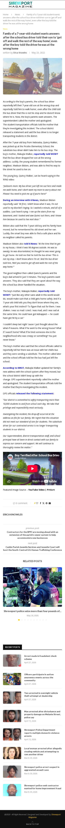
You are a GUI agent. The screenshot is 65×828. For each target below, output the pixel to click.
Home (5, 14)
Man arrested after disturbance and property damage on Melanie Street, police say (42, 714)
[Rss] (57, 4)
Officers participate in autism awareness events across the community (39, 677)
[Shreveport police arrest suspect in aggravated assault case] (12, 772)
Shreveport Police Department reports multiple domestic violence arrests (41, 733)
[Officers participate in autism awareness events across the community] (12, 679)
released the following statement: (35, 393)
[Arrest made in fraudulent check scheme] (12, 660)
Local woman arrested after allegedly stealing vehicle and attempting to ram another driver (43, 751)
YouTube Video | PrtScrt (41, 489)
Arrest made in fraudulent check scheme (40, 657)
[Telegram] (54, 4)
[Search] (61, 4)
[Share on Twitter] (43, 503)
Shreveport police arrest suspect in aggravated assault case (41, 768)
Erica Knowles (20, 52)
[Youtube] (51, 4)
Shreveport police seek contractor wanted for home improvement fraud (42, 787)
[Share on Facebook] (40, 503)
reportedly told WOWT (46, 153)
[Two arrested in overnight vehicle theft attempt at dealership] (12, 697)
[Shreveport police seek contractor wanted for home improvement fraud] (12, 790)
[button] (5, 593)
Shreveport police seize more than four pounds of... (32, 611)
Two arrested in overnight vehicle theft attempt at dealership (41, 694)
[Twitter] (45, 4)
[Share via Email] (50, 503)
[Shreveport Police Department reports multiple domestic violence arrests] (12, 734)
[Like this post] (37, 503)
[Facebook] (41, 4)
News (17, 14)
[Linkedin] (48, 4)
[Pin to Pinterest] (46, 503)
